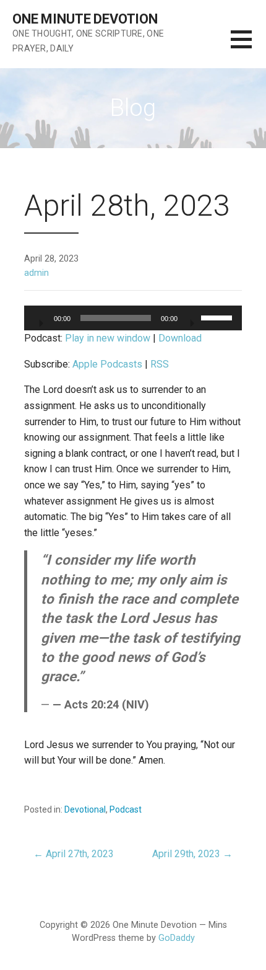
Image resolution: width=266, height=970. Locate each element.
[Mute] (191, 319)
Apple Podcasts (107, 364)
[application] (133, 318)
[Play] (40, 319)
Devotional (85, 809)
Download (180, 338)
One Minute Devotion (85, 19)
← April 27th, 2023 (73, 854)
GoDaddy (176, 938)
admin (36, 273)
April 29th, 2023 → (192, 854)
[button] (248, 47)
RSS (159, 364)
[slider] (218, 317)
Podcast (125, 809)
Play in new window (107, 338)
